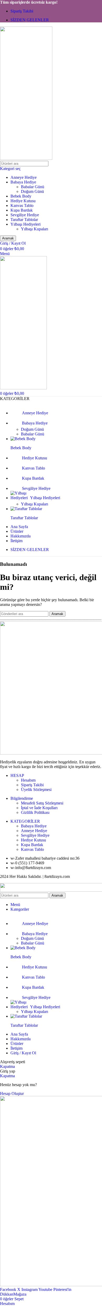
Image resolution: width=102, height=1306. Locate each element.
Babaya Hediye (23, 182)
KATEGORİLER (25, 821)
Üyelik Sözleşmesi (36, 789)
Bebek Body (20, 196)
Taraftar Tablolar (24, 219)
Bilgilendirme (21, 798)
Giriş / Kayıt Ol (23, 1053)
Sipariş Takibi (32, 785)
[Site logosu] (26, 158)
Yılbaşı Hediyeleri (25, 224)
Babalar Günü (32, 187)
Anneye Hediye (23, 177)
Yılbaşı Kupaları (34, 229)
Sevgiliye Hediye (24, 215)
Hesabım (28, 780)
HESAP (17, 775)
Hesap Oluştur (12, 1093)
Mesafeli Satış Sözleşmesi (42, 803)
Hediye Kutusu (23, 201)
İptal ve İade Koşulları (39, 808)
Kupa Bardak (21, 210)
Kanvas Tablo (21, 205)
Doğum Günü (32, 191)
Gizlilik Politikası (35, 812)
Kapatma (7, 1066)
